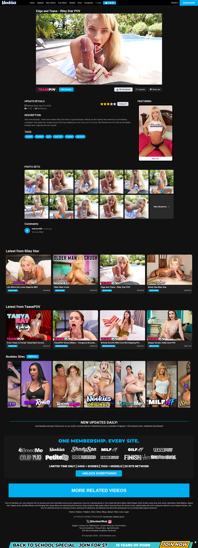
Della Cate (154, 346)
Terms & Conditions (86, 528)
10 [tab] (91, 410)
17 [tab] (115, 410)
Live (99, 3)
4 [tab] (71, 410)
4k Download (124, 89)
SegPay (116, 517)
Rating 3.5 (123, 104)
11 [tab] (95, 410)
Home (32, 3)
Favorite (142, 89)
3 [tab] (67, 410)
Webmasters (94, 526)
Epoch (122, 517)
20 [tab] (126, 410)
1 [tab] (60, 410)
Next (184, 384)
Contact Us (84, 526)
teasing (69, 137)
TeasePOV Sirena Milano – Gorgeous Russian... (75, 343)
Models (72, 3)
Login (126, 512)
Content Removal (107, 526)
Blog (104, 512)
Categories (88, 3)
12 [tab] (98, 410)
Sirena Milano (61, 346)
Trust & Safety (120, 526)
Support (75, 526)
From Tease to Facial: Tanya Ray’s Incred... (26, 343)
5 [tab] (74, 410)
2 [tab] (64, 410)
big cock (80, 137)
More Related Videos (99, 490)
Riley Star (13, 290)
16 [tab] (112, 410)
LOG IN (110, 3)
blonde (29, 137)
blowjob (39, 137)
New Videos (51, 3)
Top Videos (62, 3)
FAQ (116, 512)
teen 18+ (58, 137)
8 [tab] (84, 410)
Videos (79, 512)
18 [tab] (119, 410)
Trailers (86, 512)
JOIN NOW (189, 3)
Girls (93, 512)
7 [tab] (81, 410)
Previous (14, 384)
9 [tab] (88, 410)
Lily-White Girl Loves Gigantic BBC (22, 287)
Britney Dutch (108, 346)
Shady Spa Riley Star (157, 287)
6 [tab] (78, 410)
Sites (80, 3)
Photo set (156, 89)
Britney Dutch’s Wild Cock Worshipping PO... (120, 343)
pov (48, 137)
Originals (40, 3)
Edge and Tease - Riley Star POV (115, 287)
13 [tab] (102, 410)
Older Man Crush (61, 287)
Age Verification (113, 528)
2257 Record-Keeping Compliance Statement (99, 531)
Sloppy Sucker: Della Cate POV (161, 343)
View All (32, 357)
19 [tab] (122, 410)
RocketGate (107, 517)
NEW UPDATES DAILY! (99, 422)
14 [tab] (105, 410)
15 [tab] (108, 410)
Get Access (66, 89)
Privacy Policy (100, 528)
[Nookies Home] (11, 3)
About (110, 512)
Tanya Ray (12, 346)
